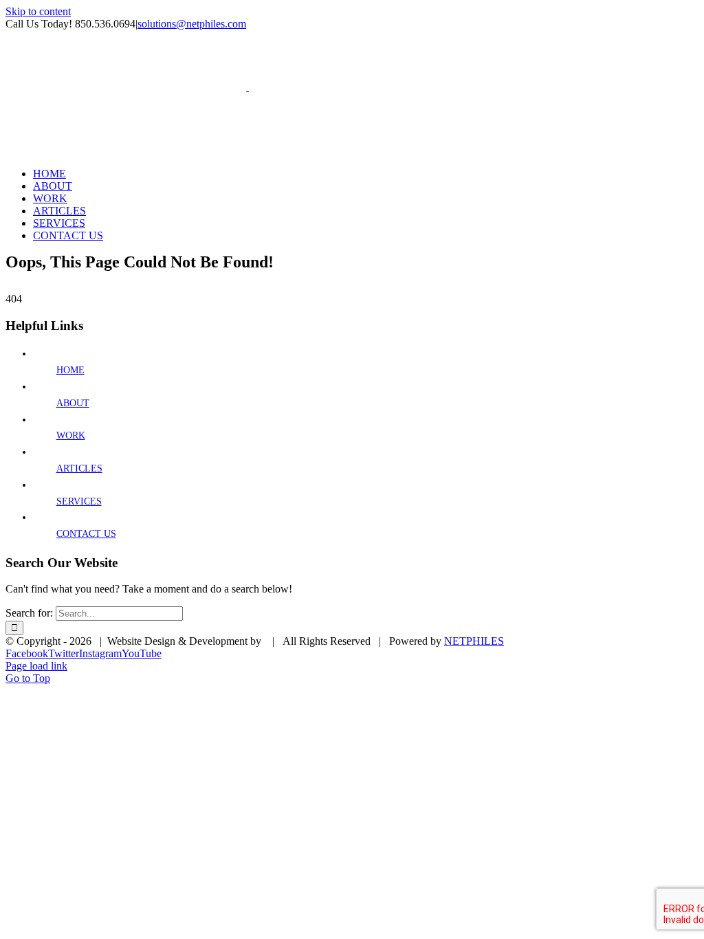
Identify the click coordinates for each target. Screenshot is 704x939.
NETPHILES (474, 641)
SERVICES (79, 501)
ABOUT (72, 403)
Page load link (36, 666)
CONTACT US (86, 534)
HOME (70, 370)
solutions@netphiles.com (192, 24)
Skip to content (38, 11)
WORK (70, 435)
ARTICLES (79, 468)
